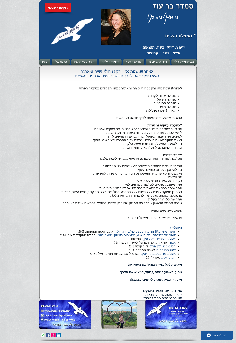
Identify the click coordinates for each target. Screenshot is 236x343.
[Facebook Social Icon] (48, 335)
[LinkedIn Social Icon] (58, 335)
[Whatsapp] (43, 335)
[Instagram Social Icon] (53, 335)
